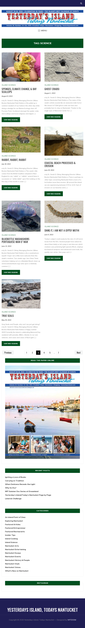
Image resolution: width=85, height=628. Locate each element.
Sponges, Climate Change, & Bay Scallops (19, 90)
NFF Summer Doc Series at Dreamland (21, 491)
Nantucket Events (13, 556)
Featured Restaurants (15, 531)
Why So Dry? (10, 488)
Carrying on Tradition (14, 481)
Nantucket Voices (13, 567)
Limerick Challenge (13, 498)
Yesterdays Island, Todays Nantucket (42, 609)
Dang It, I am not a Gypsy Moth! (61, 230)
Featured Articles (12, 524)
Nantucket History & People (17, 560)
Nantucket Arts (12, 546)
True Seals (8, 316)
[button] (42, 31)
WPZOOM (72, 620)
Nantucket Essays (13, 553)
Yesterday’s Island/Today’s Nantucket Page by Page (28, 495)
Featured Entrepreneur (15, 528)
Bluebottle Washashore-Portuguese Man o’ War (16, 240)
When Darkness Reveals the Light (20, 484)
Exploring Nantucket (14, 521)
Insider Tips (10, 535)
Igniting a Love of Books (15, 477)
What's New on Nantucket (16, 571)
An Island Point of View (15, 517)
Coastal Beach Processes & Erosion (59, 164)
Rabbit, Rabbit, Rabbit (14, 160)
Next (79, 352)
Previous (8, 352)
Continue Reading (11, 119)
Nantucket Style (12, 564)
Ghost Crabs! (51, 89)
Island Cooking (11, 539)
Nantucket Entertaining (15, 549)
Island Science (9, 85)
